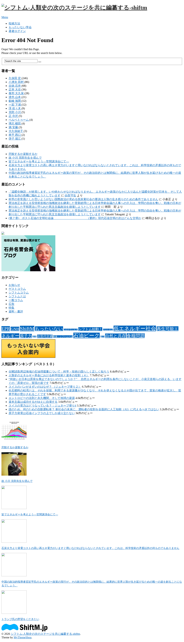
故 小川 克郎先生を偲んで (25, 157)
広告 (11, 303)
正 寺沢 (14, 115)
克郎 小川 (15, 112)
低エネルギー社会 (135, 328)
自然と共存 (115, 336)
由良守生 (70, 195)
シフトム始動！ (90, 329)
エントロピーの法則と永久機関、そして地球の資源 (42, 398)
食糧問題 (136, 335)
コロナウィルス (71, 330)
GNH (15, 329)
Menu (4, 17)
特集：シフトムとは (63, 336)
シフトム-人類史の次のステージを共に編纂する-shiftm (45, 633)
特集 (11, 307)
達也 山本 (15, 97)
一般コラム (16, 300)
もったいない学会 (20, 27)
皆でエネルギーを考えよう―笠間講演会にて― (39, 161)
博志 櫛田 (15, 123)
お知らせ (14, 285)
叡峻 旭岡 (15, 100)
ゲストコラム (17, 288)
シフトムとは (17, 296)
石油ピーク (86, 335)
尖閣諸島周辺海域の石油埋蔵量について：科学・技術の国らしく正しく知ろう (59, 371)
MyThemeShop (22, 637)
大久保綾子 (16, 131)
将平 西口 (15, 134)
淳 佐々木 (15, 108)
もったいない (49, 328)
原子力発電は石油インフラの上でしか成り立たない (42, 413)
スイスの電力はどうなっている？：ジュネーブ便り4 (42, 405)
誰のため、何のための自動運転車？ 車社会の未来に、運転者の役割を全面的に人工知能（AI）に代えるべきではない (84, 409)
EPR (5, 328)
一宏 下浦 (15, 104)
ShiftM (27, 328)
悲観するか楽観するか (23, 153)
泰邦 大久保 (16, 93)
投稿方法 (14, 23)
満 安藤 (14, 127)
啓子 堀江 (15, 138)
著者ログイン (17, 31)
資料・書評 (16, 311)
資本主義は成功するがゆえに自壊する (33, 401)
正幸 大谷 (15, 89)
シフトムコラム (19, 292)
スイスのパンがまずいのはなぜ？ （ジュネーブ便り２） (45, 386)
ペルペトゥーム (19, 119)
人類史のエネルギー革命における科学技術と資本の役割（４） (49, 375)
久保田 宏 (15, 78)
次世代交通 (44, 336)
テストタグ (108, 330)
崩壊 (34, 337)
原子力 (26, 336)
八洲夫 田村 (16, 81)
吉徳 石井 (15, 85)
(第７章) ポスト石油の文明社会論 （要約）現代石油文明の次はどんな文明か (75, 218)
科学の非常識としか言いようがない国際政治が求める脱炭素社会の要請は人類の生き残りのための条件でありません (83, 199)
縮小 (102, 337)
